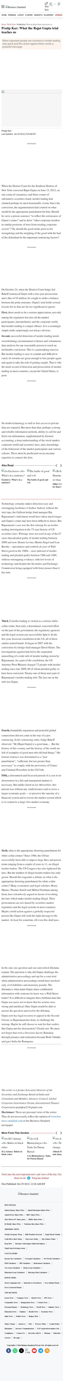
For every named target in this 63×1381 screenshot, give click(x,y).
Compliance (9, 1333)
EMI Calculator (10, 1263)
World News (11, 24)
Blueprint (49, 15)
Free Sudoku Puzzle (52, 1283)
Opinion (58, 15)
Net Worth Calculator (52, 1259)
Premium (12, 15)
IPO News (48, 1298)
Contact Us (21, 1333)
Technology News (26, 1307)
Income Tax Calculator (13, 1259)
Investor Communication (25, 1329)
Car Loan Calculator (12, 1268)
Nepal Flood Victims (52, 1234)
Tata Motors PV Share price (15, 1219)
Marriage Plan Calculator (37, 1272)
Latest (20, 15)
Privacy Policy (40, 1324)
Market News (36, 1298)
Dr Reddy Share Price (13, 1224)
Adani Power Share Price (14, 1215)
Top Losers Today (31, 1239)
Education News (10, 1312)
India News (9, 1316)
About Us (21, 1324)
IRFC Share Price (33, 1215)
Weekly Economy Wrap (13, 1234)
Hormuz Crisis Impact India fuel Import (30, 1244)
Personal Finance (11, 1307)
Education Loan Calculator (15, 1272)
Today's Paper (10, 1324)
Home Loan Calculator (32, 1268)
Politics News (21, 1316)
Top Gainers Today (49, 1239)
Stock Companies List (12, 1283)
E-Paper (29, 15)
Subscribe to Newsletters (33, 1283)
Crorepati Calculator (33, 1259)
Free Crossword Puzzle (13, 1287)
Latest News (9, 1298)
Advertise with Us (34, 1333)
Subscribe (56, 1333)
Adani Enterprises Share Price (39, 1210)
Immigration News (27, 1302)
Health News (33, 1312)
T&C (30, 1324)
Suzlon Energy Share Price (14, 1210)
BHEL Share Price (35, 1219)
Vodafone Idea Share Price (34, 1224)
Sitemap (47, 1333)
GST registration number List (48, 1329)
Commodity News (11, 1302)
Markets (38, 15)
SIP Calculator (24, 1263)
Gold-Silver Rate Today (13, 1239)
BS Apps (17, 1338)
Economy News (46, 1312)
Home (4, 15)
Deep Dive (8, 1244)
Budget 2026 (33, 1316)
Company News (22, 1298)
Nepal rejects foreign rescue (15, 1248)
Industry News (53, 1307)
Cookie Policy (54, 1324)
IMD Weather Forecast (33, 1234)
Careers (7, 1338)
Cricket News (42, 1302)
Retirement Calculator (42, 1263)
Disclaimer (8, 1329)
